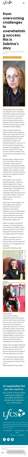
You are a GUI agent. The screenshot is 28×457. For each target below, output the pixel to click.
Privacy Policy (12, 435)
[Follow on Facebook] (4, 439)
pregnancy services (15, 57)
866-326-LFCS (9, 430)
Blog (12, 51)
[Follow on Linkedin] (8, 439)
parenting (6, 57)
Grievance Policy (21, 435)
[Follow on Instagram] (12, 439)
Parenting (15, 51)
